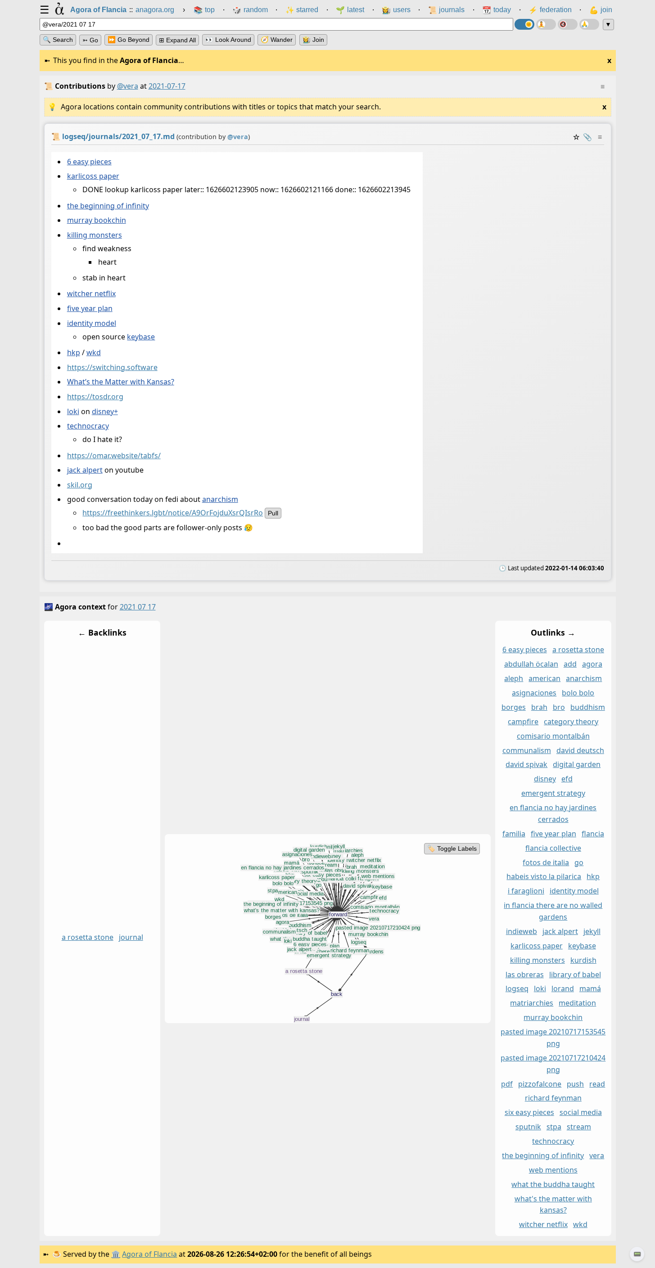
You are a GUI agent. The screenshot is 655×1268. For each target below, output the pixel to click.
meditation (577, 1003)
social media (580, 1113)
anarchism (220, 500)
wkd (93, 352)
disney (544, 779)
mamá (590, 989)
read (597, 1084)
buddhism (587, 707)
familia (513, 834)
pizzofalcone (539, 1084)
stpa (553, 1127)
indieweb (521, 931)
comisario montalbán (552, 736)
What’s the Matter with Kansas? (120, 382)
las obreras (524, 974)
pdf (507, 1084)
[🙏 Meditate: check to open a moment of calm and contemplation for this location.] (589, 24)
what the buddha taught (553, 1184)
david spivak (526, 765)
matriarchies (531, 1003)
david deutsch (580, 750)
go (578, 862)
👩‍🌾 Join (313, 39)
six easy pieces (529, 1113)
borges (513, 707)
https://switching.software (112, 367)
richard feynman (552, 1098)
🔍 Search (58, 39)
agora (592, 664)
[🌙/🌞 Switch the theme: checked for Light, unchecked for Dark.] (524, 24)
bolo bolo (578, 693)
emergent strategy (553, 794)
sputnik (528, 1127)
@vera (127, 86)
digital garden (577, 765)
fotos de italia (546, 862)
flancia (592, 834)
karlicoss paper (93, 176)
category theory (571, 722)
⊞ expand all (177, 40)
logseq (516, 989)
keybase (141, 337)
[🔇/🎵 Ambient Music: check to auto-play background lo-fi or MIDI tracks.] (568, 24)
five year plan (89, 309)
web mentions (553, 1170)
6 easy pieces (89, 162)
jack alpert (84, 470)
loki (73, 411)
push (575, 1084)
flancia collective (553, 848)
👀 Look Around (228, 39)
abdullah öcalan (531, 664)
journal (130, 937)
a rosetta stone (87, 937)
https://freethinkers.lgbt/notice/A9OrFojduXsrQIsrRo (172, 513)
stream (578, 1127)
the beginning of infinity (108, 206)
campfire (523, 722)
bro (558, 707)
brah (539, 707)
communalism (526, 750)
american (544, 679)
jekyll (591, 931)
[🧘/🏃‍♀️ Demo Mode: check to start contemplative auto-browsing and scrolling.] (546, 24)
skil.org (79, 485)
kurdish (583, 960)
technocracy (87, 426)
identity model (91, 323)
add (569, 664)
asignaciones (534, 693)
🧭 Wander (277, 39)
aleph (513, 679)
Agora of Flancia (149, 1254)
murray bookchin (96, 221)
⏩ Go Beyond (128, 39)
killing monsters (94, 235)
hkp (73, 352)
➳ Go (90, 40)
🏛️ (115, 1254)
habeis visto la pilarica (543, 877)
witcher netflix (91, 294)
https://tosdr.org (95, 397)
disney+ (104, 411)
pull (273, 513)
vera (596, 1155)
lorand (562, 989)
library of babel (575, 974)
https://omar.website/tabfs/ (113, 455)
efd (566, 779)
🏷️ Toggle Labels (451, 848)
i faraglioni (525, 891)
